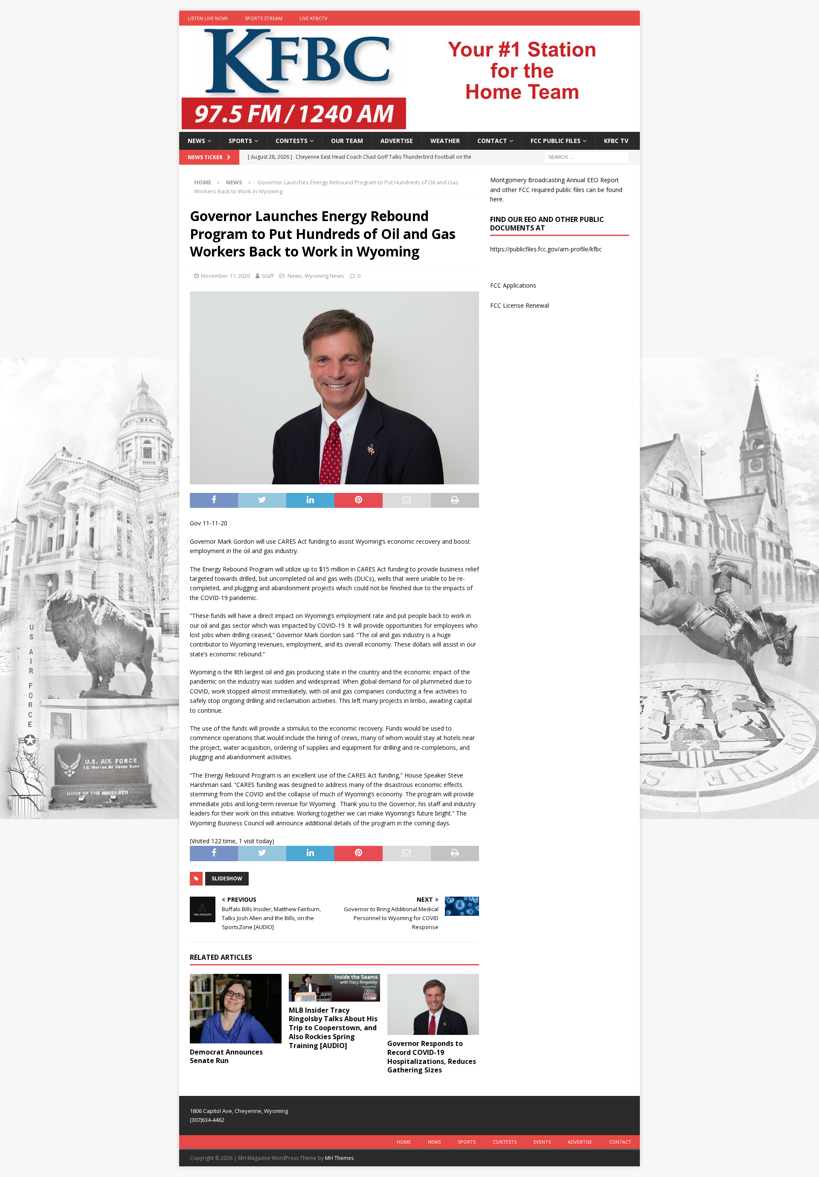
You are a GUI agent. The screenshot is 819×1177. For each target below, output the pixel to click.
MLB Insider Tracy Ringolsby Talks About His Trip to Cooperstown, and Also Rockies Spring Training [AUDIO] (333, 1027)
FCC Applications (513, 285)
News (196, 141)
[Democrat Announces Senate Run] (236, 1008)
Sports (240, 141)
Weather (445, 141)
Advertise (396, 141)
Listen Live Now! (208, 18)
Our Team (347, 141)
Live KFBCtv (313, 18)
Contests (292, 141)
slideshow (227, 878)
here (496, 199)
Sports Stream (263, 18)
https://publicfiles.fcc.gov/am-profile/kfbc (546, 249)
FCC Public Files (556, 141)
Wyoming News (324, 276)
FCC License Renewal (519, 305)
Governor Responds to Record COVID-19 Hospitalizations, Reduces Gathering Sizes (431, 1057)
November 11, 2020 (225, 276)
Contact (492, 141)
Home (404, 1142)
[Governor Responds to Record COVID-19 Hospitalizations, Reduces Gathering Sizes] (433, 1004)
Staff (267, 276)
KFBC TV (616, 141)
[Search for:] (586, 157)
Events (542, 1142)
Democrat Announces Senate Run (226, 1056)
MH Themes (339, 1158)
